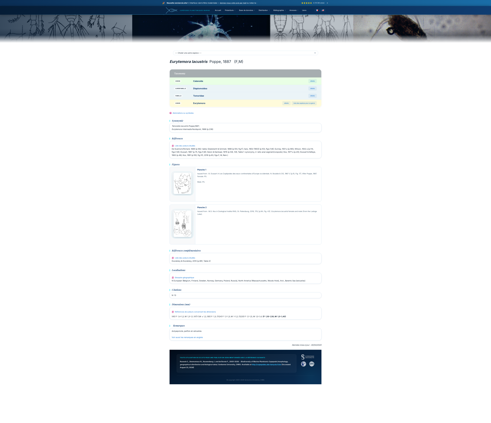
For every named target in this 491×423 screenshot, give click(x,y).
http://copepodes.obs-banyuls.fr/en (266, 364)
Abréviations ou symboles (183, 113)
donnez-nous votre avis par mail (233, 3)
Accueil (218, 10)
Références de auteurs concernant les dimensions (195, 312)
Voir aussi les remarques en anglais (187, 337)
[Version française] (317, 10)
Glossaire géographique (184, 278)
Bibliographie (278, 10)
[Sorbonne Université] (307, 356)
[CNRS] (311, 363)
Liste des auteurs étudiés (185, 146)
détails (312, 81)
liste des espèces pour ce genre (304, 103)
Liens (304, 10)
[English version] (323, 10)
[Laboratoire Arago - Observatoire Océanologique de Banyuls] (303, 363)
